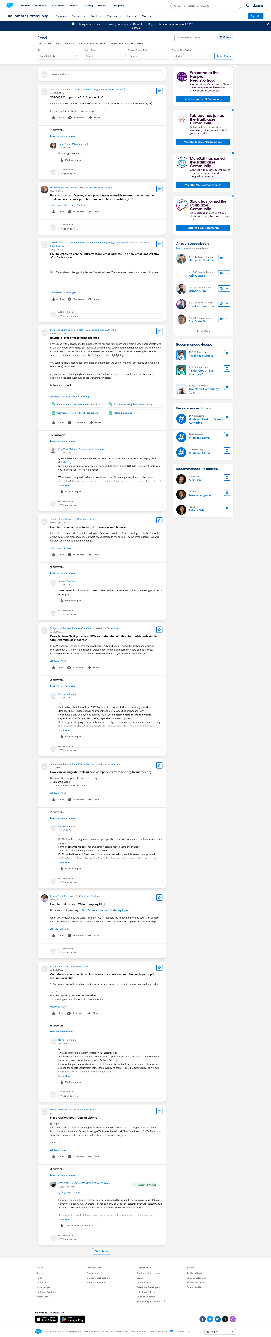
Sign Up (255, 16)
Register (153, 24)
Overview (61, 16)
